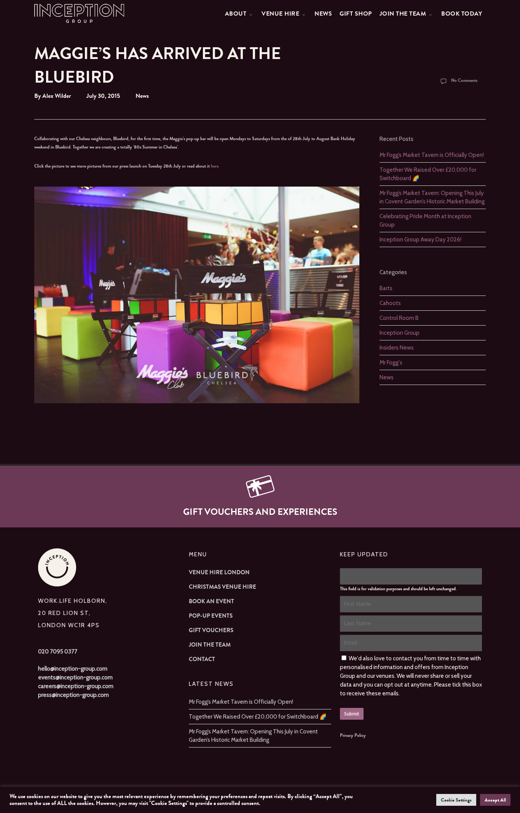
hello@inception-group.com (72, 668)
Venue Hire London (219, 572)
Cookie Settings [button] (456, 799)
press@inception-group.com (73, 695)
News (142, 95)
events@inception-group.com (75, 677)
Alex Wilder (56, 95)
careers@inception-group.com (75, 686)
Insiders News (397, 347)
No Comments (463, 80)
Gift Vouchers (211, 630)
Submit (351, 714)
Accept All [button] (495, 799)
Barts (386, 288)
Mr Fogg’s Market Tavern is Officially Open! (432, 155)
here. (215, 166)
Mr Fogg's (391, 362)
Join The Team (210, 644)
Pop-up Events (211, 616)
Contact (202, 659)
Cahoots (390, 303)
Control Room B (399, 318)
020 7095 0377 (57, 651)
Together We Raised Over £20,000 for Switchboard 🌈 (258, 716)
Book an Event (211, 601)
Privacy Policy (353, 735)
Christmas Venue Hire (222, 587)
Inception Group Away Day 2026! (420, 239)
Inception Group (400, 332)
